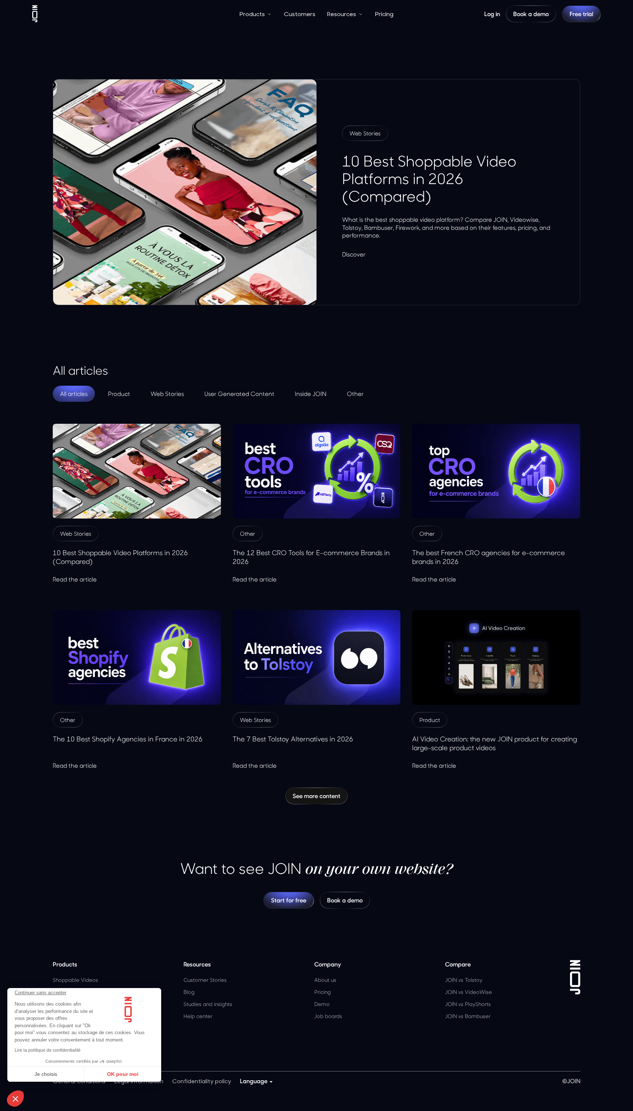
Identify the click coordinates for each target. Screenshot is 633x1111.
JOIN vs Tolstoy (463, 979)
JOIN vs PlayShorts (468, 1003)
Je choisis (45, 1074)
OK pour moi (122, 1074)
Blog (189, 991)
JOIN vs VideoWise (468, 991)
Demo (322, 1003)
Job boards (328, 1016)
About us (325, 979)
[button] (15, 1098)
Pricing (384, 14)
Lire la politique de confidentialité (48, 1050)
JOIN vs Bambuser (468, 1016)
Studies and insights (208, 1003)
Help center (198, 1016)
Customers (299, 14)
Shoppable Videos (75, 979)
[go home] (34, 14)
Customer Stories (205, 979)
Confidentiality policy (201, 1081)
